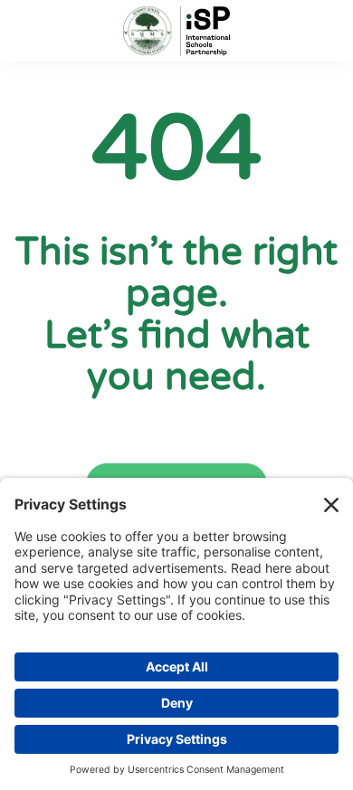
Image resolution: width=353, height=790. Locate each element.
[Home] (176, 31)
